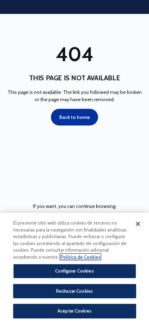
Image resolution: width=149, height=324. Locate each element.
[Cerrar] (138, 224)
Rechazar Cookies (74, 291)
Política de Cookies (80, 257)
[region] (74, 268)
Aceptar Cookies (74, 311)
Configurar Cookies (74, 271)
